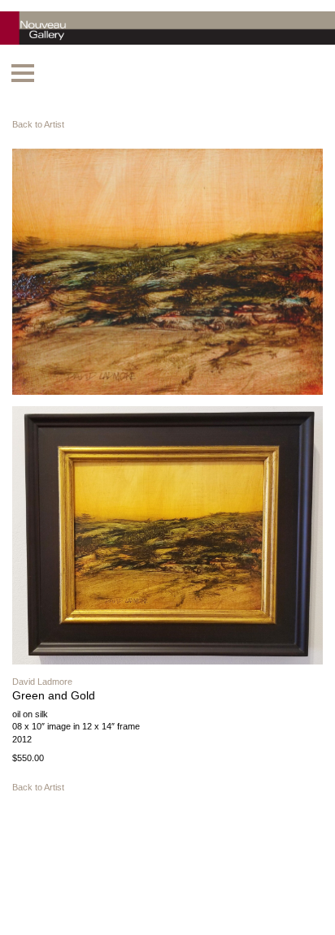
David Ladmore (42, 681)
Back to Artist (38, 124)
